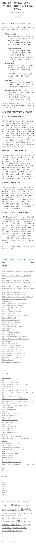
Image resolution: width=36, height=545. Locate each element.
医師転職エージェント (11, 525)
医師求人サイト (27, 513)
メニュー (18, 16)
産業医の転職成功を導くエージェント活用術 (13, 449)
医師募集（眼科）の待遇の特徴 (10, 324)
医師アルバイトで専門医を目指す (10, 382)
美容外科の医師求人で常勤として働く (11, 462)
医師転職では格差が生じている (10, 355)
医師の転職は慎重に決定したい (10, 386)
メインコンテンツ (6, 378)
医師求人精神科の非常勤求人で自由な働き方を (14, 294)
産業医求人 (5, 451)
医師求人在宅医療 (7, 515)
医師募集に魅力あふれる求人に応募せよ (12, 397)
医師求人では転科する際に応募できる (11, 362)
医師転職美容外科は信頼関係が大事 (11, 345)
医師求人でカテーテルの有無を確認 (11, 413)
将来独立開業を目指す (7, 445)
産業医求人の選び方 (7, 457)
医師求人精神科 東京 (8, 521)
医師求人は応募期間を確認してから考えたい (13, 353)
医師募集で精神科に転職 (8, 334)
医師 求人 (13, 501)
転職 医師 (18, 531)
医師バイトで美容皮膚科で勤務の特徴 (11, 311)
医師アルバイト (6, 380)
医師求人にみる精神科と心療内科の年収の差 (13, 307)
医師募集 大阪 (6, 510)
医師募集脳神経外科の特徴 (9, 409)
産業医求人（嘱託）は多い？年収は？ (11, 453)
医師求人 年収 (17, 513)
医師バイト (5, 388)
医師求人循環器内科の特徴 (9, 426)
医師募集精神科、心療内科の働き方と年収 (13, 305)
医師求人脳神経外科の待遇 (9, 318)
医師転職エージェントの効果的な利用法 (12, 436)
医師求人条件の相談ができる (9, 428)
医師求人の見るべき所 (7, 360)
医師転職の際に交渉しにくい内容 (10, 443)
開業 (3, 494)
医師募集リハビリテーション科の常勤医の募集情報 (15, 399)
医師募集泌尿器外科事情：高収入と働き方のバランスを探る (17, 401)
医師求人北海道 (6, 424)
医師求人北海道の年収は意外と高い (11, 322)
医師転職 (4, 434)
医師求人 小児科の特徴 (8, 313)
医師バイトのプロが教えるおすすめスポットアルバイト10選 (17, 392)
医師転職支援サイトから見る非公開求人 (12, 357)
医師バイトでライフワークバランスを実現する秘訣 (15, 390)
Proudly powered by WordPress (9, 541)
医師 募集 (6, 501)
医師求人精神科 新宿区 (20, 518)
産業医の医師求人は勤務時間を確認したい (13, 447)
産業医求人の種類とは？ (8, 455)
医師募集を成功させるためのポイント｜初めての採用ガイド (17, 297)
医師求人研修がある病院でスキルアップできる (14, 336)
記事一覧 (4, 468)
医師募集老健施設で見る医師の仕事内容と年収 (14, 405)
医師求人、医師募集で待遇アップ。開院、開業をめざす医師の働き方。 (18, 6)
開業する (4, 470)
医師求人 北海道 (7, 513)
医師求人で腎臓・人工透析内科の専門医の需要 (14, 303)
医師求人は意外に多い (7, 351)
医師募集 (9, 27)
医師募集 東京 (15, 510)
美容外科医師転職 (8, 531)
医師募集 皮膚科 (27, 246)
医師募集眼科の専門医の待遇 (9, 403)
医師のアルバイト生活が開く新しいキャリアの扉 (14, 384)
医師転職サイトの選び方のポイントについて (13, 347)
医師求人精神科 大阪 (8, 518)
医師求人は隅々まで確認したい (10, 420)
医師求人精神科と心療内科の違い (10, 432)
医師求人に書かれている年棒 (9, 349)
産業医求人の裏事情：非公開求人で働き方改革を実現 (15, 286)
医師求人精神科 (6, 430)
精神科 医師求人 (7, 528)
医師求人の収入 (6, 418)
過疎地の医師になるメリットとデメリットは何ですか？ (16, 315)
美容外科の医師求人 (7, 460)
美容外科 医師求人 (20, 528)
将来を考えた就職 (6, 341)
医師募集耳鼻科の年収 (7, 407)
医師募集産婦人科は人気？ (9, 328)
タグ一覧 (4, 376)
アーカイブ (5, 373)
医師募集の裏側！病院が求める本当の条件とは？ (14, 299)
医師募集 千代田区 (25, 505)
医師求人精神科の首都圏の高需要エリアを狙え (14, 292)
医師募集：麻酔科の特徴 (8, 309)
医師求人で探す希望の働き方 (9, 343)
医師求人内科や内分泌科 (8, 422)
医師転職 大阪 (28, 521)
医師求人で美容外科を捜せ (9, 415)
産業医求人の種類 (6, 301)
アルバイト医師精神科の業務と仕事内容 (12, 332)
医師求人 (4, 411)
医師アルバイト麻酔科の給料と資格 (11, 320)
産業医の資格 (5, 330)
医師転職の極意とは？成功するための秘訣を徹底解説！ (16, 280)
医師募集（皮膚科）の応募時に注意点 (11, 326)
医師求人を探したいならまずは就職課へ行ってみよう (15, 339)
